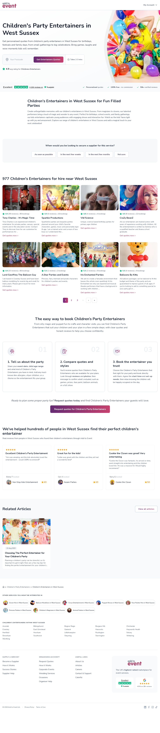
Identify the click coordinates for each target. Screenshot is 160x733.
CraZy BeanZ (126, 217)
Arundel (5, 626)
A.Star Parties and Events (55, 274)
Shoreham (6, 635)
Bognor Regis (69, 626)
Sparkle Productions (52, 217)
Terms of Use (40, 707)
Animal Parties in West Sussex (83, 610)
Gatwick (67, 629)
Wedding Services (47, 673)
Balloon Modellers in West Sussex (48, 603)
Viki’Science (87, 217)
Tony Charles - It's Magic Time (18, 217)
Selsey (129, 632)
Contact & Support (83, 673)
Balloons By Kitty (129, 274)
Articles (78, 665)
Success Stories (9, 669)
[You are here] (3, 587)
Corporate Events (46, 669)
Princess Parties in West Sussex (20, 610)
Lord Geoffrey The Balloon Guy (19, 274)
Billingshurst (38, 626)
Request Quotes (46, 661)
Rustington (100, 632)
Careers (78, 669)
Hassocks (99, 629)
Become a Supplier (10, 661)
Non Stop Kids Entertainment (25, 482)
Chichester (130, 626)
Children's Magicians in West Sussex (52, 610)
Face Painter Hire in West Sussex (143, 603)
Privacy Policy (29, 707)
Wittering (130, 635)
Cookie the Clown (123, 482)
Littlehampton (70, 632)
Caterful (78, 677)
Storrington (100, 635)
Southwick (38, 635)
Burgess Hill (100, 626)
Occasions (43, 677)
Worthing (6, 639)
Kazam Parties (70, 482)
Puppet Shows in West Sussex (113, 603)
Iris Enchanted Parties (92, 274)
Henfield (5, 632)
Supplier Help (8, 673)
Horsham (37, 632)
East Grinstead (39, 629)
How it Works (8, 665)
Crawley (5, 629)
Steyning (68, 635)
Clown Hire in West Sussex (18, 603)
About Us (79, 661)
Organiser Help (45, 681)
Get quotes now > (10, 235)
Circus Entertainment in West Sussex (81, 603)
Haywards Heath (133, 629)
